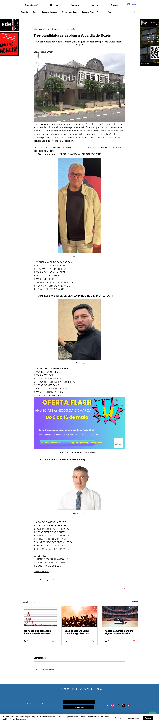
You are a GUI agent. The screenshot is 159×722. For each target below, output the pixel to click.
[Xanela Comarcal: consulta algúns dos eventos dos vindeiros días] (120, 616)
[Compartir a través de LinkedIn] (47, 580)
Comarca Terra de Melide (92, 12)
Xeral (35, 12)
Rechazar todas (133, 718)
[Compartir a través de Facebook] (35, 580)
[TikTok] (117, 705)
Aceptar (148, 718)
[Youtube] (128, 705)
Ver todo (134, 602)
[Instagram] (112, 705)
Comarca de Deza (69, 12)
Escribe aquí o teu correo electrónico (76, 698)
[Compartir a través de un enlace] (53, 580)
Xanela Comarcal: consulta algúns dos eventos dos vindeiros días (119, 632)
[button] (135, 12)
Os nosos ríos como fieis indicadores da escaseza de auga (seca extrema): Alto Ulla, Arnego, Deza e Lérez (39, 632)
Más (109, 12)
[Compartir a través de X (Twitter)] (41, 580)
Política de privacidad (17, 719)
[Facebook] (107, 705)
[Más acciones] (123, 28)
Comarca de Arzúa (49, 12)
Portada (24, 12)
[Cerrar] (156, 718)
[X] (123, 705)
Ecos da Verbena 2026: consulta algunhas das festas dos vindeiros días (78, 632)
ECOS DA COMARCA (80, 689)
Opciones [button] (119, 718)
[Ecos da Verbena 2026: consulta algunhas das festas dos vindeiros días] (80, 616)
